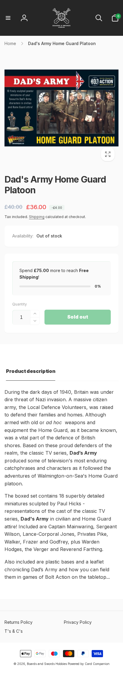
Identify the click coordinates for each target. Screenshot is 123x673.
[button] (8, 17)
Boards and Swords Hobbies (47, 664)
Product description (30, 371)
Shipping (36, 216)
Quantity (19, 304)
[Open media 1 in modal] (61, 108)
